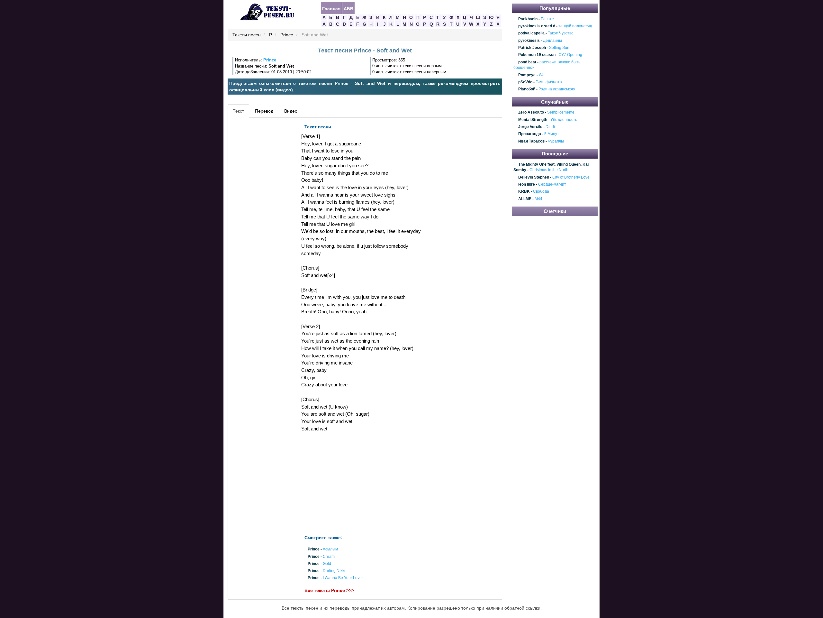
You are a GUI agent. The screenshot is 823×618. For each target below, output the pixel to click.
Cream (329, 556)
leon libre (526, 184)
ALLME (524, 199)
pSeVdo (525, 82)
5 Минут (551, 134)
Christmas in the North (548, 170)
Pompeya (527, 75)
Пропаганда (529, 134)
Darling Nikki (334, 571)
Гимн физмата (549, 82)
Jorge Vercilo (530, 127)
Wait (543, 75)
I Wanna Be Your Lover (343, 578)
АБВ (348, 8)
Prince (286, 35)
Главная (331, 8)
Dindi (550, 127)
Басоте (547, 19)
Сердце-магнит (552, 184)
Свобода (541, 191)
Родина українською (556, 89)
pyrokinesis (529, 40)
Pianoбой (526, 89)
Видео (290, 111)
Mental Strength (532, 119)
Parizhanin (528, 19)
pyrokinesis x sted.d (536, 26)
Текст (238, 111)
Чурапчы (556, 141)
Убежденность (563, 119)
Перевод (264, 111)
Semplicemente (560, 112)
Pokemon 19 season (537, 55)
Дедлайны (552, 40)
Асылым (330, 549)
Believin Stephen (533, 177)
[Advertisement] (258, 217)
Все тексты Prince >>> (329, 590)
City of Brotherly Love (571, 177)
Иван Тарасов (531, 141)
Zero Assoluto (531, 112)
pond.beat (527, 62)
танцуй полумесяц (575, 26)
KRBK (524, 191)
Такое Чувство (561, 33)
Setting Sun (559, 47)
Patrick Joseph (532, 47)
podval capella (531, 33)
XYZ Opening (570, 55)
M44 (538, 199)
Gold (327, 563)
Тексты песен (246, 35)
